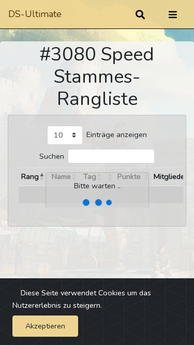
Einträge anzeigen (116, 134)
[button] (42, 177)
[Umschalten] (173, 14)
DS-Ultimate (35, 14)
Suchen (51, 156)
